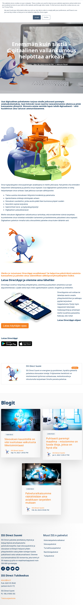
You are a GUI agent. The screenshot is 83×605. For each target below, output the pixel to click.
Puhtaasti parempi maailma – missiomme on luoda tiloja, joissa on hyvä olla (62, 443)
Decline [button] (46, 17)
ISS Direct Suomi (25, 64)
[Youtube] (17, 568)
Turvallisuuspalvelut (52, 548)
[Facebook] (3, 568)
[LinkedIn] (8, 568)
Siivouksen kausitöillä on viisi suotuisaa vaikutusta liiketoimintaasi (20, 442)
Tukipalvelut (49, 556)
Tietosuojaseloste (8, 598)
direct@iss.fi (6, 580)
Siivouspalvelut (50, 544)
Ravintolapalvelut (51, 552)
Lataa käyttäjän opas (15, 325)
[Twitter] (12, 568)
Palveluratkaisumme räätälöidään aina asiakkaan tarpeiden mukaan (38, 498)
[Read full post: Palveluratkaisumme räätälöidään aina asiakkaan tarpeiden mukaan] (41, 474)
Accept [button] (37, 17)
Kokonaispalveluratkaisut (54, 540)
